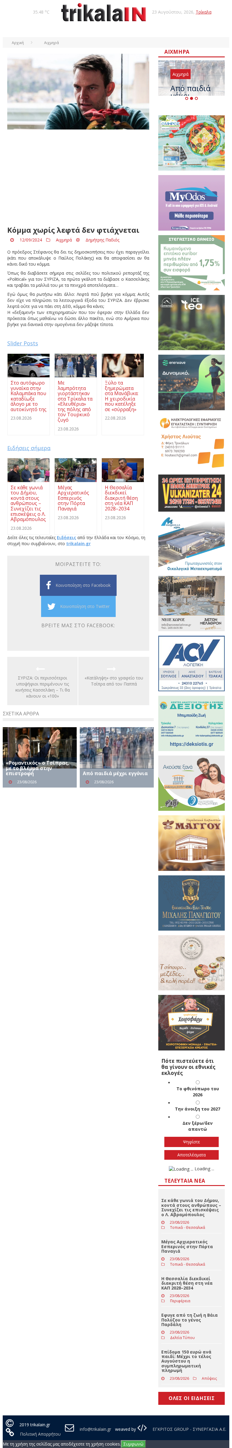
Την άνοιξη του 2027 (197, 1109)
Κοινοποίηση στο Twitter (85, 606)
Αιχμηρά (64, 240)
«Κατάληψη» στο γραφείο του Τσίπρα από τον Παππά (114, 681)
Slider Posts (22, 343)
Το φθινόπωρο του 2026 (197, 1092)
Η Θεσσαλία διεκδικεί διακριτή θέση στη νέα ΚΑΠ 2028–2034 (187, 1283)
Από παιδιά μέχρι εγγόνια (115, 773)
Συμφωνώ (133, 1444)
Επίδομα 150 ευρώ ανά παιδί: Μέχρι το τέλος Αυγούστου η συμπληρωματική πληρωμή (186, 1361)
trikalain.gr (78, 543)
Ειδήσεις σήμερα (28, 448)
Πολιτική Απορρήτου (40, 1434)
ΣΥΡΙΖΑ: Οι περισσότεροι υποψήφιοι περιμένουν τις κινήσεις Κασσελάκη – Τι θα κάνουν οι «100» (42, 687)
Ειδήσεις (66, 537)
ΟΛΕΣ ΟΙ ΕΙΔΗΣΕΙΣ (192, 1398)
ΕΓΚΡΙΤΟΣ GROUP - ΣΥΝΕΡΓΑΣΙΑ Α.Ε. (188, 1429)
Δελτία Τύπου (182, 1337)
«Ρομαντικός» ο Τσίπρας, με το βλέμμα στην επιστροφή (37, 768)
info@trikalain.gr (95, 1429)
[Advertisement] (78, 178)
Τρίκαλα (203, 12)
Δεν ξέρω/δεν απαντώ (197, 1126)
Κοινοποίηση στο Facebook (83, 585)
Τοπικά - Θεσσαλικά (187, 1227)
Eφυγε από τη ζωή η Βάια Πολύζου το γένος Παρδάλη (189, 1319)
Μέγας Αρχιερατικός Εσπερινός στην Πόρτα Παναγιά (187, 1246)
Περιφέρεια (180, 1300)
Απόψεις (209, 1378)
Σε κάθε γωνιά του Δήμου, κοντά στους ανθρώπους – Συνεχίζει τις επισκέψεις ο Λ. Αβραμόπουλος (191, 1207)
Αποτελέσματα (191, 1155)
